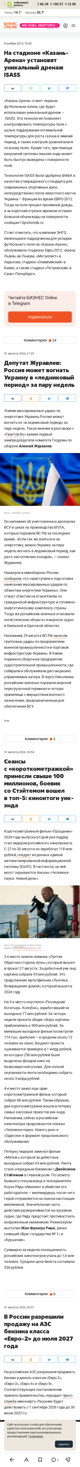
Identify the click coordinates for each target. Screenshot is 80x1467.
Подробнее (35, 1436)
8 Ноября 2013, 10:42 (18, 43)
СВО (7, 720)
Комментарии (40, 340)
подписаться (40, 317)
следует (24, 855)
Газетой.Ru (15, 434)
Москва (30, 12)
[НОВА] (38, 25)
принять (63, 1444)
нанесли (60, 635)
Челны (8, 12)
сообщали (12, 578)
